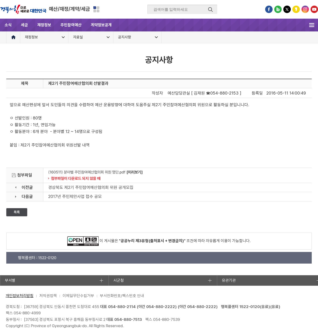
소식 (8, 25)
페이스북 (269, 9)
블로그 (278, 9)
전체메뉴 (311, 25)
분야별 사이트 (96, 9)
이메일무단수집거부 (78, 295)
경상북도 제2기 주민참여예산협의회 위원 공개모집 (90, 187)
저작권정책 (48, 295)
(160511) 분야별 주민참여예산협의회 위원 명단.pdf (86, 172)
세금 (24, 25)
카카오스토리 (296, 9)
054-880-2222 (160, 306)
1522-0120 (249, 306)
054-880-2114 (122, 306)
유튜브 (314, 9)
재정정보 (44, 25)
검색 (210, 9)
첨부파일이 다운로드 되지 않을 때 (75, 178)
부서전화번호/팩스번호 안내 (122, 295)
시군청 (118, 280)
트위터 (287, 9)
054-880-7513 (128, 319)
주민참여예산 (71, 25)
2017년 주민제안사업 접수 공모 (75, 196)
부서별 (10, 280)
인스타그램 (305, 9)
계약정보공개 (101, 25)
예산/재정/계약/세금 (69, 9)
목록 (17, 212)
